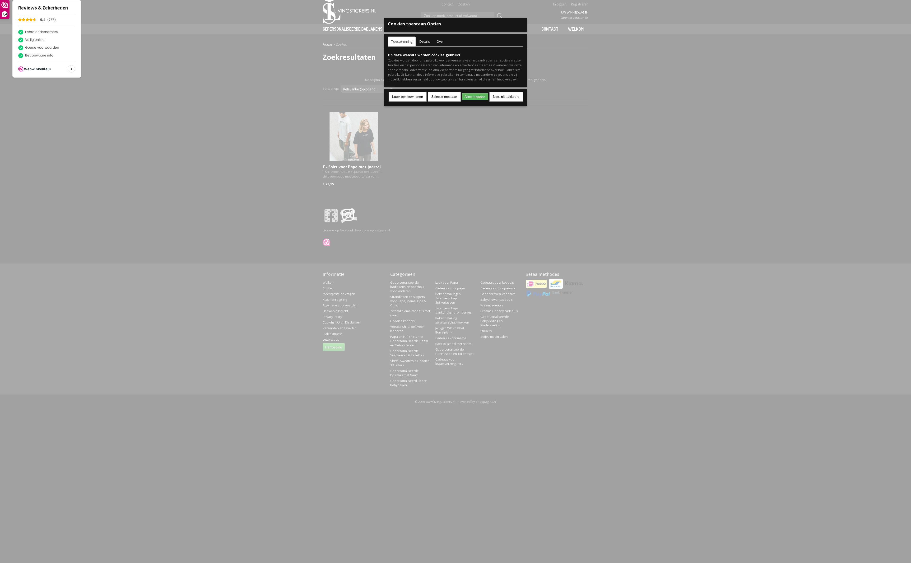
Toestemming (402, 41)
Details (424, 41)
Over (440, 41)
